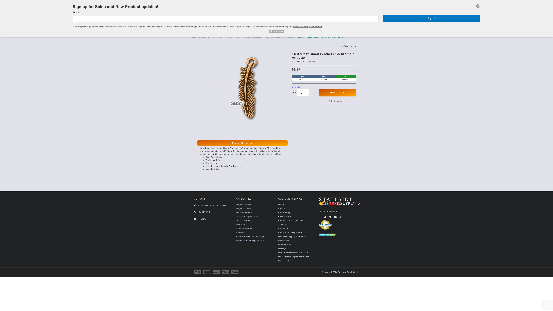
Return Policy (284, 212)
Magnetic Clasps (243, 208)
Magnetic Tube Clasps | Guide (250, 240)
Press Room (283, 261)
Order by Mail (284, 244)
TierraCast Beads (244, 220)
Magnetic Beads (243, 204)
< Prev (345, 46)
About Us (282, 208)
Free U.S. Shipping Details (290, 232)
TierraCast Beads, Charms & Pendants (243, 38)
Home (195, 38)
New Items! (241, 224)
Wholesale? (283, 240)
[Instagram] (330, 217)
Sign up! (431, 18)
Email (76, 12)
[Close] (478, 6)
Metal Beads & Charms (211, 38)
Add (337, 92)
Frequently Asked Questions (291, 220)
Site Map (282, 224)
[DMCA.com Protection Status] (327, 234)
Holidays (282, 249)
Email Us (202, 219)
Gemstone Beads (244, 212)
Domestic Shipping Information (292, 236)
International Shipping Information (293, 257)
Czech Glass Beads (245, 228)
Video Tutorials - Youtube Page (250, 236)
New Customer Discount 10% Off (293, 253)
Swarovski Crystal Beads (247, 216)
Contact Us (283, 228)
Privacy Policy (284, 216)
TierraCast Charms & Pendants (278, 38)
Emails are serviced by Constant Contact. (307, 26)
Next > (353, 46)
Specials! (240, 232)
